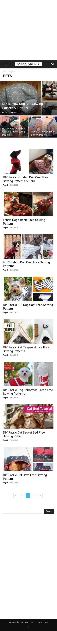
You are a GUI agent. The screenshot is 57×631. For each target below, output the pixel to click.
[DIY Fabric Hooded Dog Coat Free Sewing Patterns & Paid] (28, 161)
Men (32, 622)
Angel (4, 112)
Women (24, 622)
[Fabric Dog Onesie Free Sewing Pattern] (28, 203)
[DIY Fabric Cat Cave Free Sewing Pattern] (28, 458)
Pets (4, 71)
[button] (5, 64)
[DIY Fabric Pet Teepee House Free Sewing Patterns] (28, 331)
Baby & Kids (14, 622)
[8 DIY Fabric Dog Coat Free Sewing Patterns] (28, 246)
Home (39, 622)
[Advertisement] (28, 30)
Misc (46, 622)
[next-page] (40, 495)
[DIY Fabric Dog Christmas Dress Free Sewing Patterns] (28, 373)
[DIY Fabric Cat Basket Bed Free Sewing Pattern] (28, 416)
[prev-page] (15, 495)
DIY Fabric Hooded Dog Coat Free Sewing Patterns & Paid (25, 179)
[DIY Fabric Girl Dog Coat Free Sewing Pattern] (28, 288)
